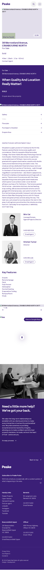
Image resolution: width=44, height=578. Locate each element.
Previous (3, 310)
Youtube (5, 513)
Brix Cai (26, 214)
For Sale (5, 70)
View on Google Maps (33, 319)
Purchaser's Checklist (10, 128)
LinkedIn (5, 506)
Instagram (5, 508)
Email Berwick (28, 505)
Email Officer (27, 535)
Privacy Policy (6, 551)
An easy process (8, 440)
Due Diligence (6, 553)
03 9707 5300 (28, 503)
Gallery (4, 114)
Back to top (34, 460)
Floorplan (5, 123)
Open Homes (6, 498)
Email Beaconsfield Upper (11, 539)
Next (41, 310)
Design (4, 562)
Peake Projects (7, 496)
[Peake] (11, 4)
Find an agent (7, 503)
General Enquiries (8, 501)
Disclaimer (5, 556)
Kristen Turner (30, 242)
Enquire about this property (11, 96)
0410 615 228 (28, 258)
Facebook (5, 511)
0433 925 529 (28, 230)
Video (4, 119)
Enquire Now (6, 132)
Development (11, 562)
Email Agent (29, 234)
